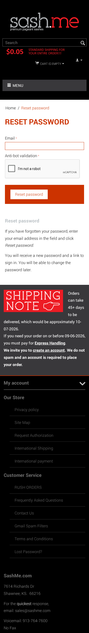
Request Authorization (34, 435)
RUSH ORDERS (28, 487)
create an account (49, 350)
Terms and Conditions (34, 538)
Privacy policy (27, 409)
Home (10, 107)
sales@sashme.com (32, 610)
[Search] (82, 43)
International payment (34, 460)
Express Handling (50, 342)
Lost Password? (28, 551)
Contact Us (24, 512)
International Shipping (34, 448)
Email (10, 138)
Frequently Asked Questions (39, 500)
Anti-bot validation (21, 155)
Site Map (22, 422)
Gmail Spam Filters (31, 525)
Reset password (29, 194)
